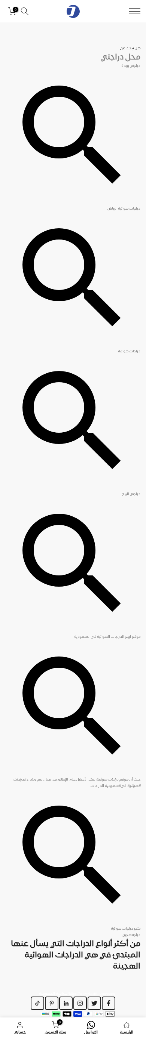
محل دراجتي (120, 56)
